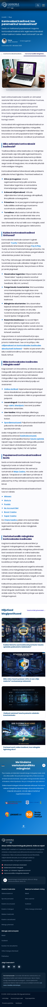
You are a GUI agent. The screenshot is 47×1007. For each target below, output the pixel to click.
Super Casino (10, 516)
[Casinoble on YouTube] (9, 967)
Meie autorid (29, 899)
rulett (11, 405)
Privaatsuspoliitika (7, 1003)
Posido (7, 504)
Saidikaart (19, 1003)
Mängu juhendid (7, 925)
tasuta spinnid (37, 439)
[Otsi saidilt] (38, 5)
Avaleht (4, 17)
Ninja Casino (19, 471)
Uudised (28, 904)
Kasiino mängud (8, 909)
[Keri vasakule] (1, 54)
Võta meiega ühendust (33, 909)
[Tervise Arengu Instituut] (34, 814)
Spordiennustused (12, 422)
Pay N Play (36, 246)
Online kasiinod (7, 893)
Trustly (14, 243)
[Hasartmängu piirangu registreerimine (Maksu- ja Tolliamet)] (34, 802)
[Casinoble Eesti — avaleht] (10, 4)
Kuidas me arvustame (9, 946)
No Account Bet (11, 508)
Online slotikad (11, 389)
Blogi (10, 17)
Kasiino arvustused (8, 919)
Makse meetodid (8, 914)
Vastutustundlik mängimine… (35, 54)
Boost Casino (10, 512)
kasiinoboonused (28, 436)
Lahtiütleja (5, 998)
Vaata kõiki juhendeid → (36, 610)
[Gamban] (23, 826)
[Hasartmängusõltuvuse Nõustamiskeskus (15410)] (13, 802)
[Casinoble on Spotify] (19, 967)
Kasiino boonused (8, 904)
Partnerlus (5, 956)
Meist (27, 893)
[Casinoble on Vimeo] (14, 967)
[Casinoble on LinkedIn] (4, 967)
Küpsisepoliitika (30, 998)
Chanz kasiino (10, 520)
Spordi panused (7, 899)
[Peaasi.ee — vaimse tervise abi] (13, 814)
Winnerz (7, 496)
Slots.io (7, 500)
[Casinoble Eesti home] (8, 840)
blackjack (19, 405)
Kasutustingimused (17, 998)
